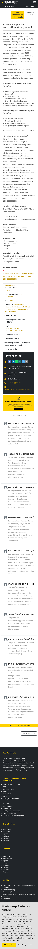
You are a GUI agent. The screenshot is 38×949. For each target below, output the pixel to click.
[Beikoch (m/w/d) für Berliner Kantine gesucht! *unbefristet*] (19, 497)
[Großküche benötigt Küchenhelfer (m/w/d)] (19, 465)
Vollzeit (7, 290)
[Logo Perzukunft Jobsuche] (10, 2)
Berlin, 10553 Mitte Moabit (17, 308)
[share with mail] (26, 361)
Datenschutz (8, 806)
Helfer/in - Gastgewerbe (14, 331)
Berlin (12, 300)
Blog (4, 787)
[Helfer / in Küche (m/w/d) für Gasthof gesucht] (19, 646)
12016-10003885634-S (14, 295)
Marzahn (6, 849)
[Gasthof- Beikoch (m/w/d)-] (19, 529)
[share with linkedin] (13, 361)
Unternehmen (8, 789)
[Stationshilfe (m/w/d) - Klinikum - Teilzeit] (19, 594)
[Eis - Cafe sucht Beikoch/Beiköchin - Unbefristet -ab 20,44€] (19, 562)
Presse (5, 791)
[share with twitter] (23, 361)
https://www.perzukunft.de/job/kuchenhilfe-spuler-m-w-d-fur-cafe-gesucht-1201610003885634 (18, 276)
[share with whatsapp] (16, 361)
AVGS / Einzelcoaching (11, 811)
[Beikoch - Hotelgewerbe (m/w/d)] (19, 434)
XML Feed (6, 796)
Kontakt (6, 804)
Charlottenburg (9, 824)
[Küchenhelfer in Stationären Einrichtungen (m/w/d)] (19, 675)
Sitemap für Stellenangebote (14, 815)
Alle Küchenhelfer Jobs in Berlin (19, 725)
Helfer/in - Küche (12, 328)
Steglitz (6, 880)
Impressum (7, 794)
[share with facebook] (9, 361)
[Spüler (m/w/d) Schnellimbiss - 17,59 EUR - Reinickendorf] (19, 622)
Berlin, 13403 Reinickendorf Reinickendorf (15, 305)
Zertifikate (7, 808)
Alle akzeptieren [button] (9, 945)
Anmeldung (10, 6)
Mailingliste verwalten (11, 798)
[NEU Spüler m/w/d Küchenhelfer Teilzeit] (19, 707)
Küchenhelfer (9, 285)
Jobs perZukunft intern (11, 784)
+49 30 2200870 (14, 383)
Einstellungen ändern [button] (25, 945)
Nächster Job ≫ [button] (30, 13)
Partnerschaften (9, 813)
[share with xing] (19, 361)
